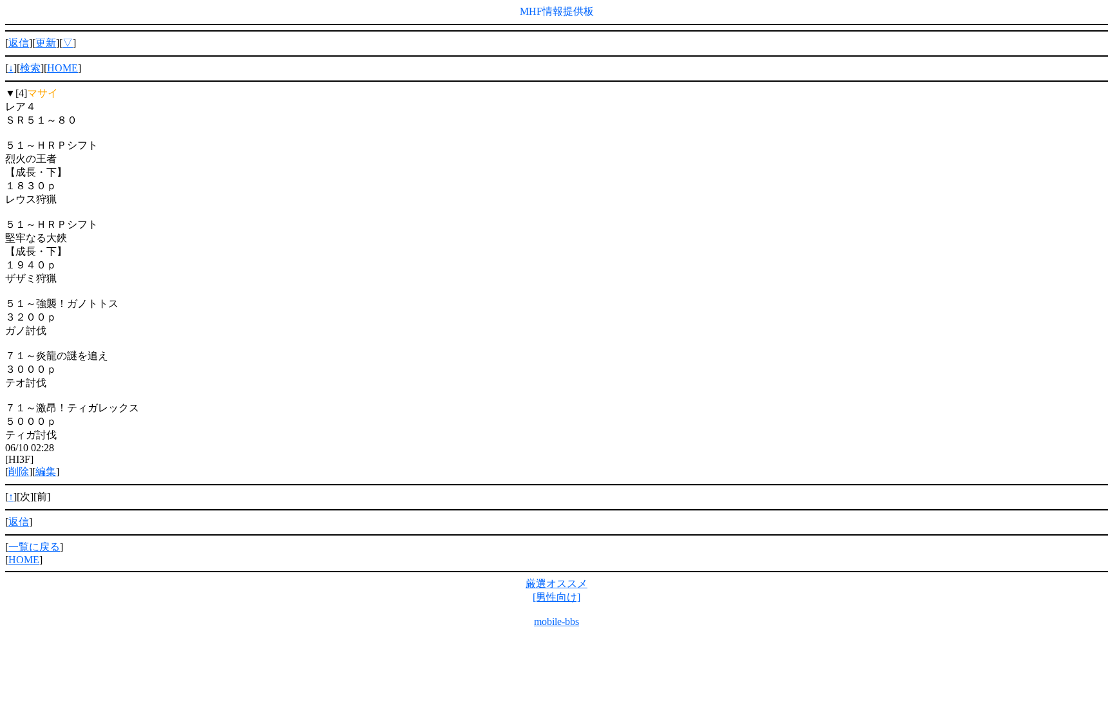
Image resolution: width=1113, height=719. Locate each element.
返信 (18, 42)
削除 (18, 471)
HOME (62, 67)
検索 (30, 67)
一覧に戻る (34, 546)
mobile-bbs (556, 621)
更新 (45, 42)
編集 (45, 471)
